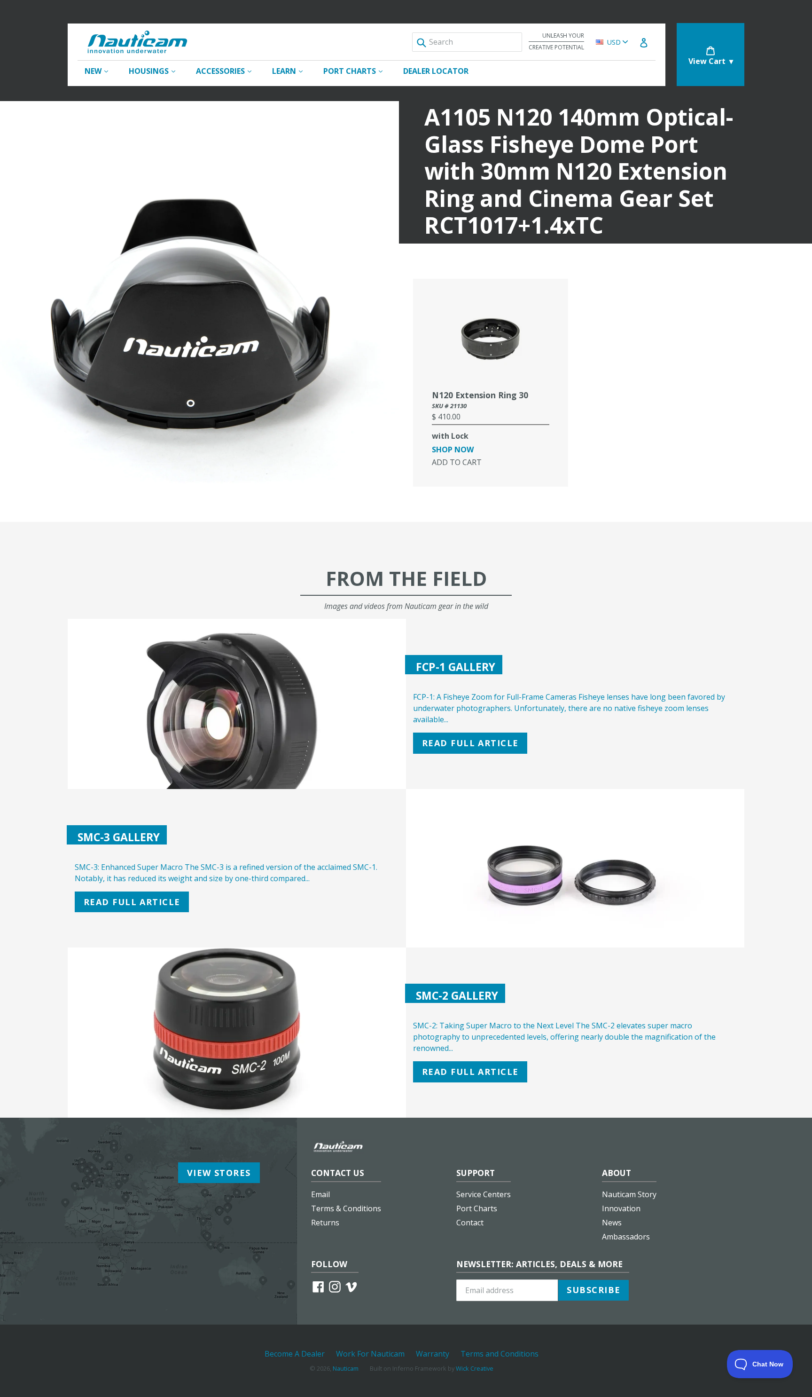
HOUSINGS (157, 70)
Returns (325, 1222)
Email (320, 1194)
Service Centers (483, 1194)
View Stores (219, 1172)
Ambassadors (626, 1236)
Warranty (432, 1354)
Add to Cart (457, 462)
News (612, 1222)
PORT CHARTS (357, 70)
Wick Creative (474, 1368)
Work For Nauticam (370, 1354)
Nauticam (346, 1368)
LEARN (292, 70)
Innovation (621, 1208)
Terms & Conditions (346, 1208)
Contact (470, 1222)
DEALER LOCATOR (435, 71)
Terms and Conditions (500, 1354)
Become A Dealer (295, 1354)
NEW (101, 70)
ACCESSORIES (228, 70)
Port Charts (476, 1208)
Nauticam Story (629, 1194)
